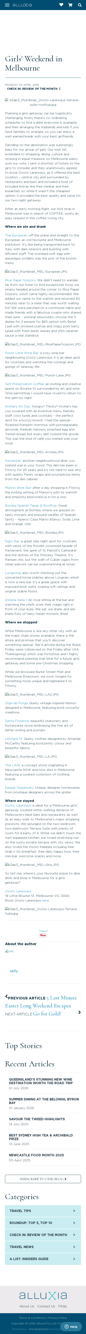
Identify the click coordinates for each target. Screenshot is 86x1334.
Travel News (22, 1247)
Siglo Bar (12, 541)
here (45, 900)
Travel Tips (20, 1211)
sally (14, 971)
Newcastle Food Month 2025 (36, 1155)
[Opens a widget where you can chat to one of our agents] (71, 1327)
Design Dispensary (19, 787)
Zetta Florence (17, 721)
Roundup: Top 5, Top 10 (31, 1223)
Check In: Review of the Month (32, 89)
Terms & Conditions (32, 1318)
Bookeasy (19, 1329)
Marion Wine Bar (18, 487)
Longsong (13, 573)
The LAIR (12, 765)
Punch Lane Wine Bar (21, 353)
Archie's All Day (17, 406)
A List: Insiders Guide (29, 1259)
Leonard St (13, 738)
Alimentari (13, 460)
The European (16, 235)
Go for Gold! (47, 1013)
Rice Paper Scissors (20, 280)
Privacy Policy (57, 1318)
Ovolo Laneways (18, 805)
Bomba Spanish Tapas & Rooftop (31, 505)
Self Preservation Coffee (24, 384)
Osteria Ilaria (15, 600)
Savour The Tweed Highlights (37, 1119)
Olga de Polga (16, 703)
